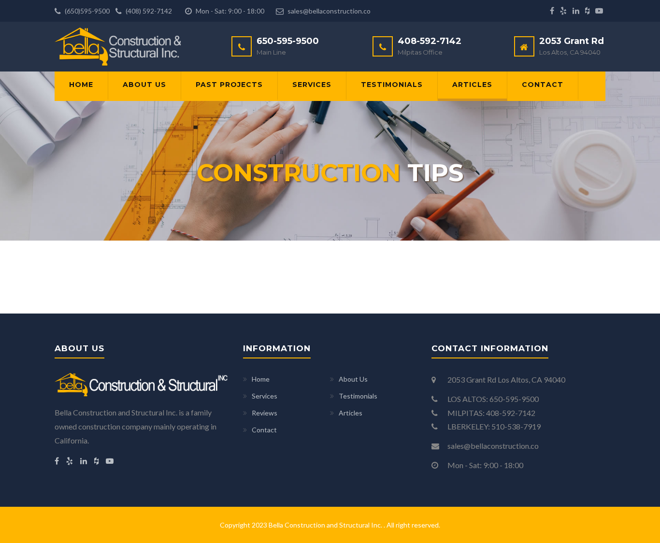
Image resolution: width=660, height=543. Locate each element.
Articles (472, 84)
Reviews (264, 413)
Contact (542, 84)
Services (311, 84)
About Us (144, 84)
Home (81, 84)
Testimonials (392, 84)
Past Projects (229, 84)
